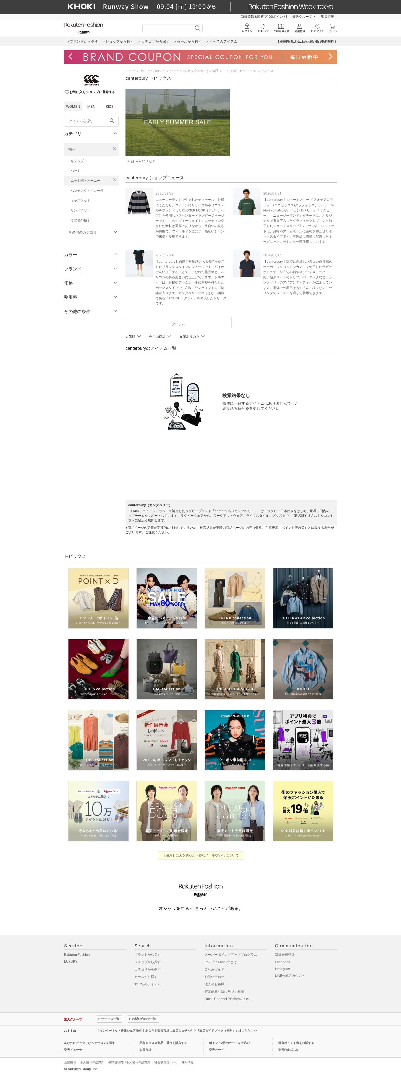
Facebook (282, 962)
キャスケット (80, 200)
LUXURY (70, 961)
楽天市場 (327, 16)
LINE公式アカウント (290, 976)
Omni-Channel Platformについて (229, 999)
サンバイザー (80, 210)
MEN (91, 106)
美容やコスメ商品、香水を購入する (163, 1043)
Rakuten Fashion (152, 71)
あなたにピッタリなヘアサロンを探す (89, 1043)
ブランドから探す (147, 954)
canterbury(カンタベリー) (189, 71)
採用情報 (188, 1062)
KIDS (109, 106)
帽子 (72, 149)
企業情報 (70, 1062)
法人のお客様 (214, 984)
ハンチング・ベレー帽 (87, 191)
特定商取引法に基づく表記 (224, 991)
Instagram (282, 969)
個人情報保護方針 (92, 1062)
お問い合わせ (214, 977)
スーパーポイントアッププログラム (231, 954)
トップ (130, 71)
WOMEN (73, 106)
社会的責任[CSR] (166, 1062)
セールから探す (145, 977)
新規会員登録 (285, 954)
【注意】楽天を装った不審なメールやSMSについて (201, 855)
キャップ (77, 161)
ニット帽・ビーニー (85, 180)
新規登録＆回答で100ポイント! (264, 16)
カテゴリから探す (147, 969)
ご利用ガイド (214, 969)
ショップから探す (147, 962)
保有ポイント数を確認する (296, 1043)
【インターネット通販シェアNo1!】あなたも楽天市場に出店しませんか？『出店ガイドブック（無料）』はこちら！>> (177, 1030)
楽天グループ (302, 16)
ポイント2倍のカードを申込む (229, 1043)
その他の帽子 (80, 220)
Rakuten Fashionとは (221, 962)
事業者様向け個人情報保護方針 (129, 1062)
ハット (75, 171)
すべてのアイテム (147, 984)
